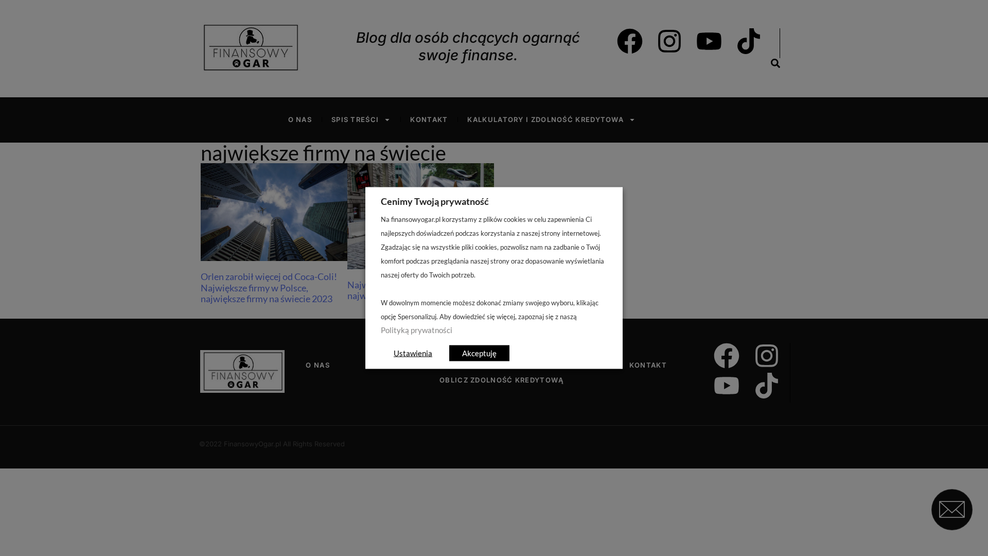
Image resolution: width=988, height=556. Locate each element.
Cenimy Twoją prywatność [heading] (435, 201)
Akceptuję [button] (479, 353)
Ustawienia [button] (413, 353)
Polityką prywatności (416, 330)
